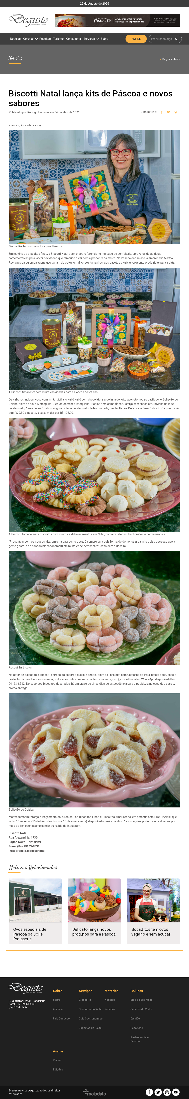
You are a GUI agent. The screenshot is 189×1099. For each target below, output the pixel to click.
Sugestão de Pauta (90, 1027)
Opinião (135, 1018)
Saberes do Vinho (141, 1009)
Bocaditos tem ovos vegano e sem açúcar (150, 931)
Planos (57, 1060)
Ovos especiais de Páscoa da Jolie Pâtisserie (29, 934)
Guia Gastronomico (91, 1018)
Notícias (15, 38)
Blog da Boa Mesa (141, 999)
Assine (136, 38)
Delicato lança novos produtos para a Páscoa (94, 931)
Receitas (45, 38)
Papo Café (136, 1027)
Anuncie (58, 1009)
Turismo (58, 38)
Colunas (28, 38)
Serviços (89, 38)
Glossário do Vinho (90, 1009)
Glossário (85, 999)
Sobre (104, 38)
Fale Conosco (61, 1018)
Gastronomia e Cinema (139, 1039)
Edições (58, 1069)
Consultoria (73, 38)
